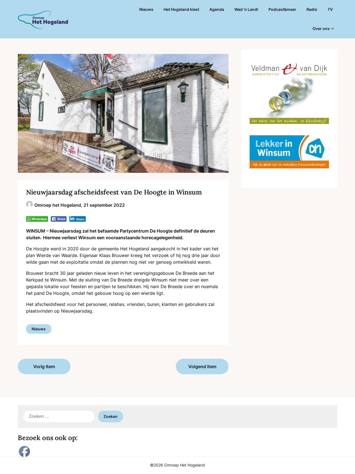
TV (330, 9)
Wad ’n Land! (246, 9)
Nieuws (146, 9)
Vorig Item (44, 366)
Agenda (216, 9)
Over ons (321, 28)
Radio (311, 9)
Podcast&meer (282, 9)
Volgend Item (202, 366)
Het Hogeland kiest (181, 9)
